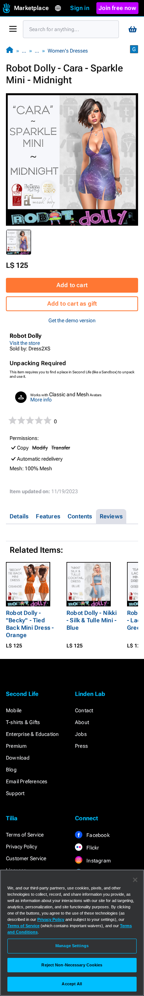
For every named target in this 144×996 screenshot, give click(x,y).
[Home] (9, 50)
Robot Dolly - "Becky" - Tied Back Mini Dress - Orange (30, 624)
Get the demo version (72, 320)
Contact (84, 710)
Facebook (97, 835)
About (82, 722)
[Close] (135, 880)
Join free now (117, 7)
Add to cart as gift (72, 303)
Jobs (81, 734)
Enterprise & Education (32, 734)
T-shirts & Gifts (23, 722)
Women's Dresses (68, 51)
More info (41, 400)
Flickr (92, 848)
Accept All (72, 984)
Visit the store (25, 343)
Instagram (98, 861)
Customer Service (26, 858)
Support (15, 793)
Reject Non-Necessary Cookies (71, 965)
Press (81, 746)
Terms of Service (25, 835)
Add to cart (72, 285)
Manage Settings (72, 945)
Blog (11, 770)
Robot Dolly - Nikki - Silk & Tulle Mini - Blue (91, 620)
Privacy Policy (21, 846)
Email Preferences (26, 781)
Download (18, 758)
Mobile (13, 710)
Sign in (79, 7)
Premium (16, 746)
